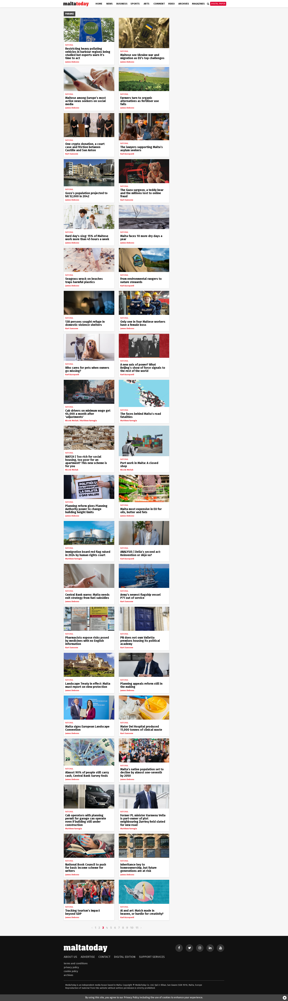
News (109, 3)
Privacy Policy (71, 967)
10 (131, 927)
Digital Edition (124, 957)
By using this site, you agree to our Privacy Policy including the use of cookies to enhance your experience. (144, 997)
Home (99, 3)
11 (137, 927)
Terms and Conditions (76, 963)
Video (171, 3)
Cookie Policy (71, 971)
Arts (146, 3)
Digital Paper (218, 3)
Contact (104, 957)
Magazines (198, 3)
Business (122, 3)
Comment (159, 3)
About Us (70, 957)
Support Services (152, 957)
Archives (183, 3)
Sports (135, 3)
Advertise (88, 957)
